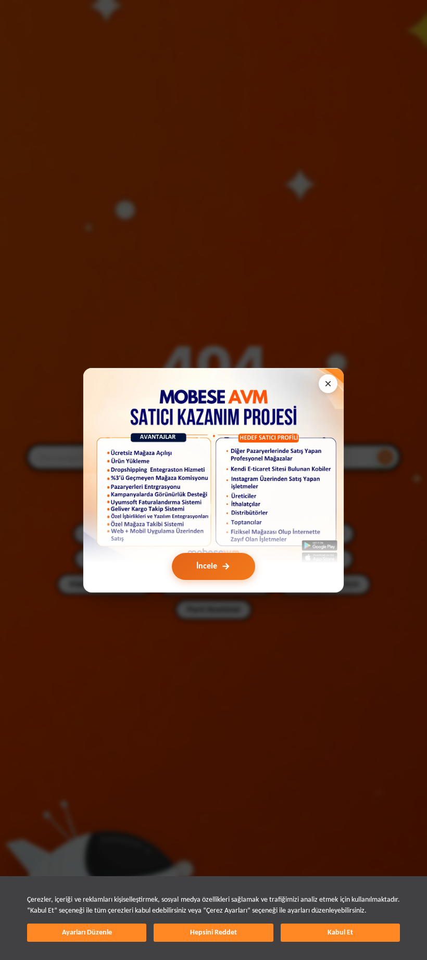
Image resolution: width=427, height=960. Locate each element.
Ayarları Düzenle (87, 933)
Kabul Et (340, 933)
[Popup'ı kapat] (328, 383)
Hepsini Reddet (213, 933)
